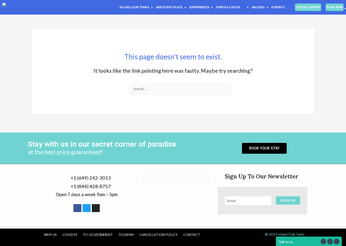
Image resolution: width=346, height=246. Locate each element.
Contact (278, 7)
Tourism (126, 235)
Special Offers (308, 7)
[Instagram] (96, 208)
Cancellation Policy (158, 235)
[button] (230, 7)
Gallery (258, 7)
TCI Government (98, 235)
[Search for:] (180, 89)
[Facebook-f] (77, 208)
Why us (50, 235)
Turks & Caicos (228, 7)
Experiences (199, 7)
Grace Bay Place (169, 7)
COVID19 (69, 235)
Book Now (334, 7)
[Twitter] (87, 208)
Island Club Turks (134, 7)
